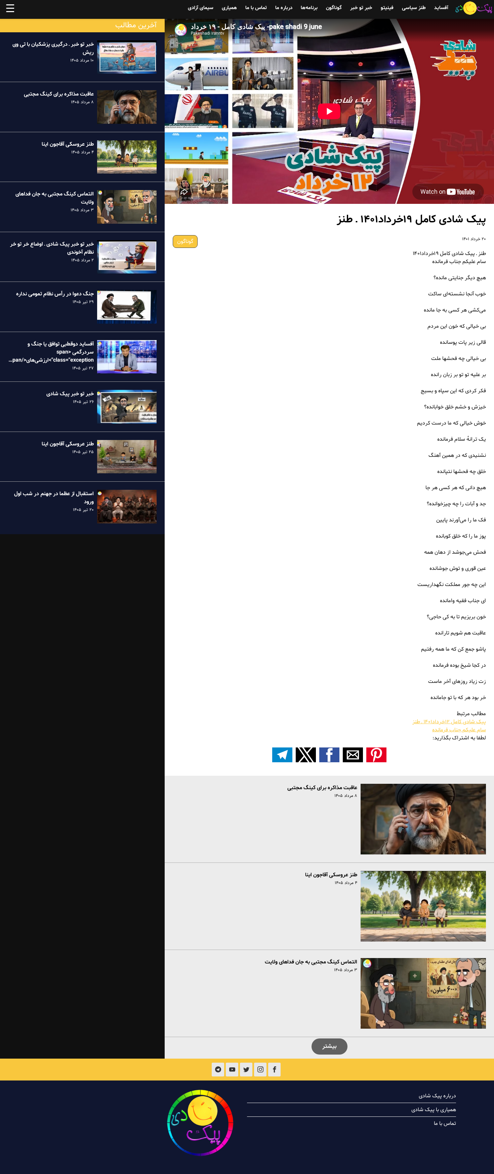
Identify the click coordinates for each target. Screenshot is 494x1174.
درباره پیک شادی (437, 1096)
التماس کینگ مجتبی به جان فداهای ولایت (311, 962)
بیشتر (329, 1046)
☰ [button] (10, 9)
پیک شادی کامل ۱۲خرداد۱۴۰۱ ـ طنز (449, 722)
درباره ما (283, 7)
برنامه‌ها (309, 7)
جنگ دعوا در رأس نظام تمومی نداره (55, 294)
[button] (376, 754)
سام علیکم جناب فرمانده (459, 730)
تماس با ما (256, 7)
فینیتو (387, 7)
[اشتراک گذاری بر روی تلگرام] (282, 754)
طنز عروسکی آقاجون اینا (331, 875)
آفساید (441, 7)
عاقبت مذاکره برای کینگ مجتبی (322, 788)
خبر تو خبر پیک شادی (70, 394)
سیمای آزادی (200, 7)
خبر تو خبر (361, 7)
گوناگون (334, 7)
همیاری (229, 7)
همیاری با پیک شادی (433, 1109)
